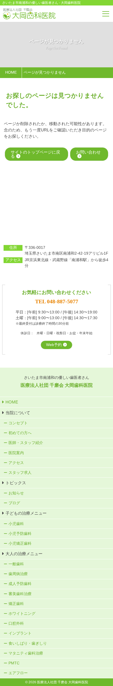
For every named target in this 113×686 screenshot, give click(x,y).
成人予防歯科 (20, 584)
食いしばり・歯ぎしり (28, 643)
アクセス (16, 463)
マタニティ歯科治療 (26, 653)
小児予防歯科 (20, 534)
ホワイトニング (22, 614)
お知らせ (16, 493)
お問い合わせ (88, 152)
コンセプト (18, 423)
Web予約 (54, 345)
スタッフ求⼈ (20, 473)
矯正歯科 (16, 604)
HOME (11, 402)
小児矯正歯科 (20, 543)
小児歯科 (16, 524)
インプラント (20, 633)
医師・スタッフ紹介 (26, 443)
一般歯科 (16, 564)
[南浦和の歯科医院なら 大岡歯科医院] (29, 13)
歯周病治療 (18, 574)
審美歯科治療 (20, 594)
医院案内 (16, 453)
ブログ (14, 503)
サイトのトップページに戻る (35, 154)
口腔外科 (16, 623)
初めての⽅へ (20, 433)
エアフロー (18, 673)
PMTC (14, 663)
